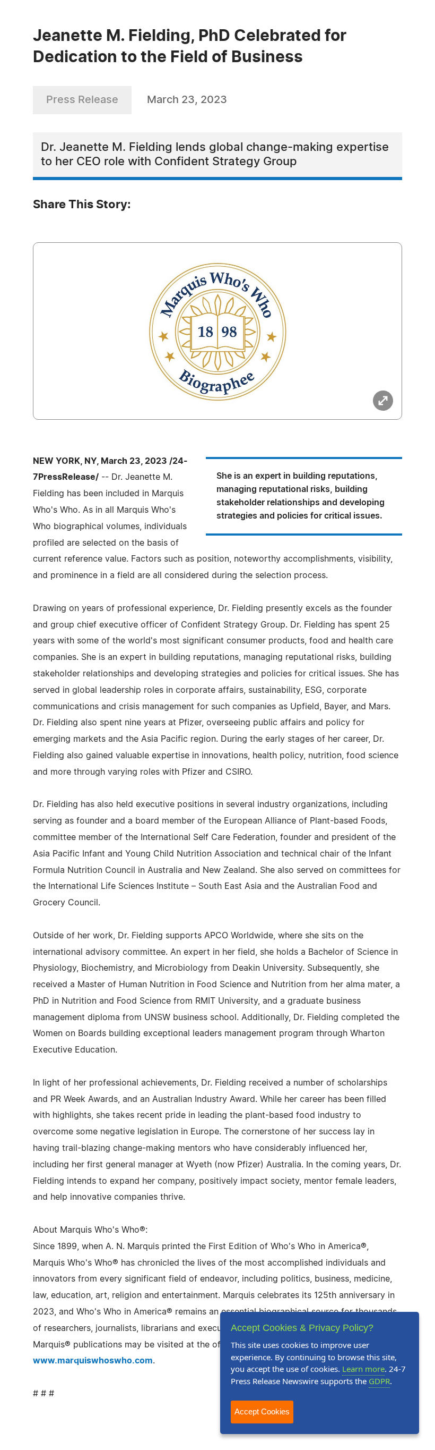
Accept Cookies (262, 1411)
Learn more (363, 1368)
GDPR (379, 1381)
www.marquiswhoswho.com (93, 1360)
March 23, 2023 (187, 100)
